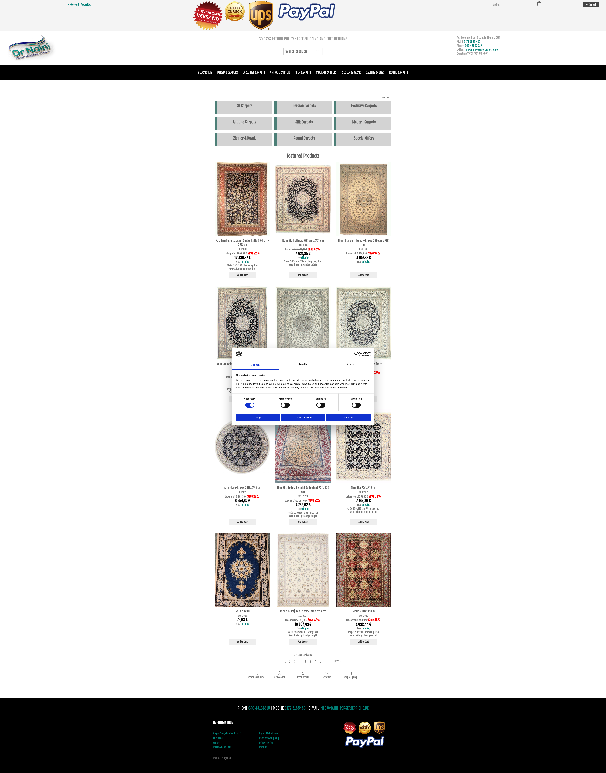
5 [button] (305, 661)
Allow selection (303, 417)
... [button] (320, 661)
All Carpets (205, 73)
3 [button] (295, 661)
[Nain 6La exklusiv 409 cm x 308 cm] (303, 323)
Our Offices (218, 738)
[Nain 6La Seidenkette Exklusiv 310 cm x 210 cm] (242, 323)
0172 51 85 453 (472, 41)
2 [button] (290, 661)
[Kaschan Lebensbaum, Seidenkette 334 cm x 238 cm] (242, 199)
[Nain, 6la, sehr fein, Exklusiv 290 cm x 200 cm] (363, 199)
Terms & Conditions (222, 747)
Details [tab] (303, 364)
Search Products (256, 677)
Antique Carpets (280, 73)
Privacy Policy (266, 742)
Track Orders (303, 677)
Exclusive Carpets (254, 73)
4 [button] (300, 661)
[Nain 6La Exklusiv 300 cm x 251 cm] (303, 199)
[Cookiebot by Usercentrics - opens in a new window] (357, 354)
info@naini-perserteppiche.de (481, 49)
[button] (338, 661)
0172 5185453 (295, 708)
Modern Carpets (326, 73)
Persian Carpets (227, 73)
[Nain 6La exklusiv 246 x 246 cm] (242, 446)
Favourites (86, 4)
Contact (216, 742)
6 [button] (310, 661)
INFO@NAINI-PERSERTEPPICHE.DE (344, 708)
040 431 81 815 (473, 45)
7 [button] (315, 661)
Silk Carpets (303, 73)
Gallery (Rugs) (375, 73)
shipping (245, 261)
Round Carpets (398, 73)
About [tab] (350, 364)
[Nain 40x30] (242, 570)
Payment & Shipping (269, 738)
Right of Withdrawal (268, 733)
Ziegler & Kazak (351, 73)
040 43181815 (259, 708)
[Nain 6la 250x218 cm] (363, 446)
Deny (258, 417)
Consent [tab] (255, 365)
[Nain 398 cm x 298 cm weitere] (363, 323)
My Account (73, 4)
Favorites (326, 677)
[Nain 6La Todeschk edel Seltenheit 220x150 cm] (303, 446)
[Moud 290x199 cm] (363, 570)
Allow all (348, 417)
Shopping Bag (350, 677)
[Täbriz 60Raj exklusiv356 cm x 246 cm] (303, 570)
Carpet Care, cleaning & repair (227, 733)
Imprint (263, 747)
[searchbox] (303, 51)
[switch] (285, 405)
